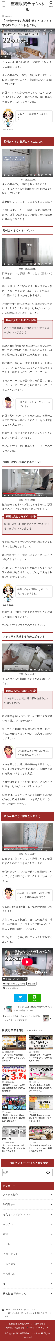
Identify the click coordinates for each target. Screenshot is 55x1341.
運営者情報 (40, 1324)
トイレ (6, 1244)
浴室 (5, 1234)
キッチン (8, 1224)
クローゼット (10, 1254)
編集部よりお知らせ (15, 1327)
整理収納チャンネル (30, 1333)
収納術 (32, 984)
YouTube (29, 179)
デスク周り (9, 1263)
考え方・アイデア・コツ (16, 979)
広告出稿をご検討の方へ (20, 1324)
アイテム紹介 (10, 1194)
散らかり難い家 (12, 988)
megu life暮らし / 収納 (15, 984)
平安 (4, 129)
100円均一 (9, 1204)
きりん (11, 129)
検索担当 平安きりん (14, 1293)
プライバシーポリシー (38, 1327)
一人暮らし (9, 1273)
